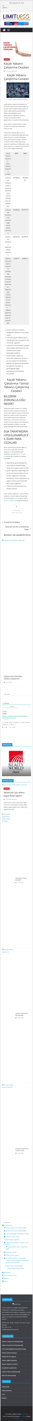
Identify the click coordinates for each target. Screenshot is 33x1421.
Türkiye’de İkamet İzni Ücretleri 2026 (22, 1149)
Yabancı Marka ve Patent (10, 1364)
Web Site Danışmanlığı (12, 1237)
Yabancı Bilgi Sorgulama (12, 1239)
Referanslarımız (7, 1390)
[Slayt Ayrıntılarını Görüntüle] (16, 762)
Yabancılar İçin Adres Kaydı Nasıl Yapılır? (14, 794)
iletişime (16, 498)
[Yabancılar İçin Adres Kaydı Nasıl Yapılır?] (16, 785)
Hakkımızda (6, 1222)
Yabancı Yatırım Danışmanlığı (13, 1266)
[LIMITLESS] (4, 30)
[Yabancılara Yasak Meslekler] (8, 880)
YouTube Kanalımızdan (10, 500)
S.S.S (3, 1394)
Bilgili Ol (6, 59)
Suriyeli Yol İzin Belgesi (12, 522)
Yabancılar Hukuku (11, 1252)
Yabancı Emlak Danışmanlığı (15, 1268)
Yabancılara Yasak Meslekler (20, 879)
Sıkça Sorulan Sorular (10, 1275)
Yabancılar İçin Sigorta (12, 1255)
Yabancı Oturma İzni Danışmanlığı (16, 1231)
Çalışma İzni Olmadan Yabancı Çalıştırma (13, 677)
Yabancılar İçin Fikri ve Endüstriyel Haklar (17, 528)
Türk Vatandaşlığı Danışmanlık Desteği (17, 1234)
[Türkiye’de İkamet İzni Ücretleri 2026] (8, 1151)
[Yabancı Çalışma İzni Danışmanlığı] (8, 1016)
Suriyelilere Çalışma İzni (9, 1368)
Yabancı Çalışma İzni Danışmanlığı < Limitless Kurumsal (15, 717)
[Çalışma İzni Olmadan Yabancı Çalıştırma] (16, 540)
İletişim (6, 1281)
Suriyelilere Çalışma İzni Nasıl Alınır (16, 1258)
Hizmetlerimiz (8, 1225)
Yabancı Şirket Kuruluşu (9, 1353)
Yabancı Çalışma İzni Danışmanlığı (21, 1014)
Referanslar (7, 1272)
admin (15, 71)
